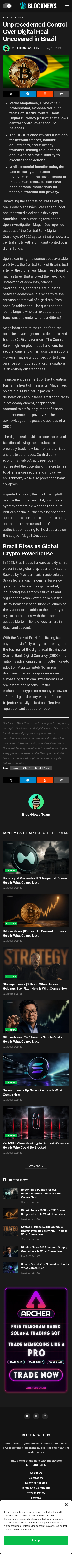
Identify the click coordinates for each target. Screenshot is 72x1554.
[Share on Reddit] (45, 94)
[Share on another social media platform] (61, 94)
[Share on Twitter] (11, 94)
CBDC (27, 768)
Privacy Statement (46, 1549)
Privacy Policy (36, 1492)
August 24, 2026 (13, 888)
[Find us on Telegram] (36, 1416)
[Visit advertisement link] (36, 1340)
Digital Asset (42, 768)
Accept (36, 1540)
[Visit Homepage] (38, 6)
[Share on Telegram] (28, 94)
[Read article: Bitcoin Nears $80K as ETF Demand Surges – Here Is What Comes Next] (36, 911)
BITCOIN (11, 923)
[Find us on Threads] (45, 1416)
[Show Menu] (67, 6)
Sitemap (36, 1497)
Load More (36, 1166)
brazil (15, 768)
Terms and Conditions (36, 1487)
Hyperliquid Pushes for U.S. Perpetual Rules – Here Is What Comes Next (41, 1193)
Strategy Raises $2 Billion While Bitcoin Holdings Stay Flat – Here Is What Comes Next (44, 1230)
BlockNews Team (28, 48)
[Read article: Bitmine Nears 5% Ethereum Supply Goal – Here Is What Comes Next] (36, 1016)
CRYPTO (18, 17)
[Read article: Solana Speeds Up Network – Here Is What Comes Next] (36, 1069)
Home (6, 17)
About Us (36, 1472)
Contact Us (36, 1477)
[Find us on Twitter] (27, 1416)
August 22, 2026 (13, 1100)
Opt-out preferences (24, 1549)
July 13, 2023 (53, 48)
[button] (66, 1505)
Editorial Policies (36, 1482)
